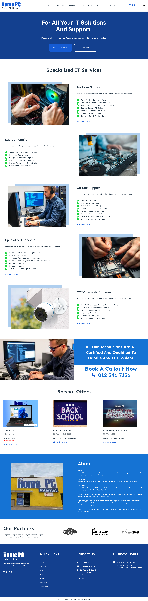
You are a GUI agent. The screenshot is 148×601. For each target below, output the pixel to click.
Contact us (44, 587)
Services (60, 5)
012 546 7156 (114, 375)
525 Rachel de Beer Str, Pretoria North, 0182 (88, 572)
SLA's (90, 5)
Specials (71, 5)
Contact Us (110, 5)
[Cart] (144, 5)
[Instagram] (133, 5)
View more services (83, 121)
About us (43, 583)
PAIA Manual (81, 578)
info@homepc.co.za (87, 566)
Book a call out (85, 48)
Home (50, 5)
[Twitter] (130, 5)
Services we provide (60, 48)
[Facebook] (126, 5)
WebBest (86, 599)
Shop (81, 5)
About (99, 5)
